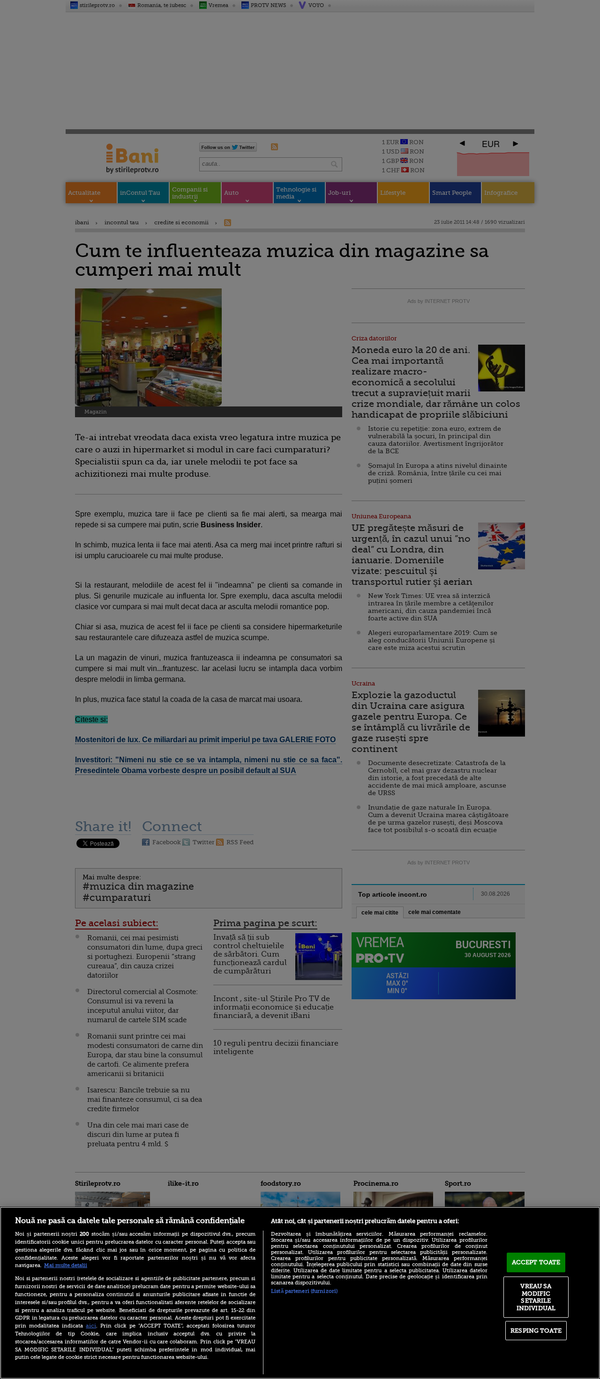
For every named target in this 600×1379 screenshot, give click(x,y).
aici (91, 1325)
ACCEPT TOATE (536, 1262)
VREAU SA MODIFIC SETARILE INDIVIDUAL (536, 1297)
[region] (300, 1293)
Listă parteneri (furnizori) (304, 1291)
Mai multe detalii (65, 1265)
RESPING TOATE (536, 1330)
